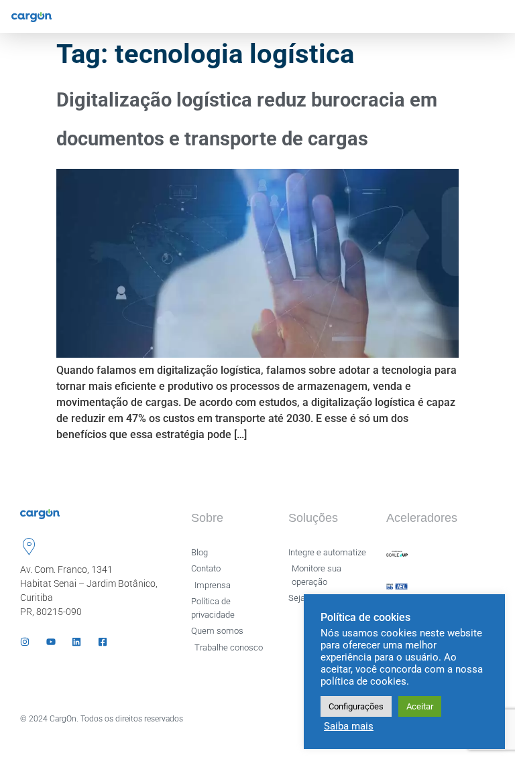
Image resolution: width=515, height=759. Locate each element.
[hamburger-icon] (493, 16)
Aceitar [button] (419, 706)
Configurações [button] (356, 706)
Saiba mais (349, 726)
